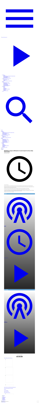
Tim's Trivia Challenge (6, 77)
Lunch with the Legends (6, 84)
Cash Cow (4, 75)
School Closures (5, 88)
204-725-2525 (19, 356)
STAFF (3, 81)
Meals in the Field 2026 (6, 76)
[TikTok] (2, 149)
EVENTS (3, 78)
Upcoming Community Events (6, 79)
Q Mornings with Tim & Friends (6, 82)
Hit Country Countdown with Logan (7, 85)
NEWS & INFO (3, 86)
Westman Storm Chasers (6, 90)
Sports (4, 87)
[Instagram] (2, 148)
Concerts (4, 80)
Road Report (5, 89)
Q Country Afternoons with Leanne (7, 83)
